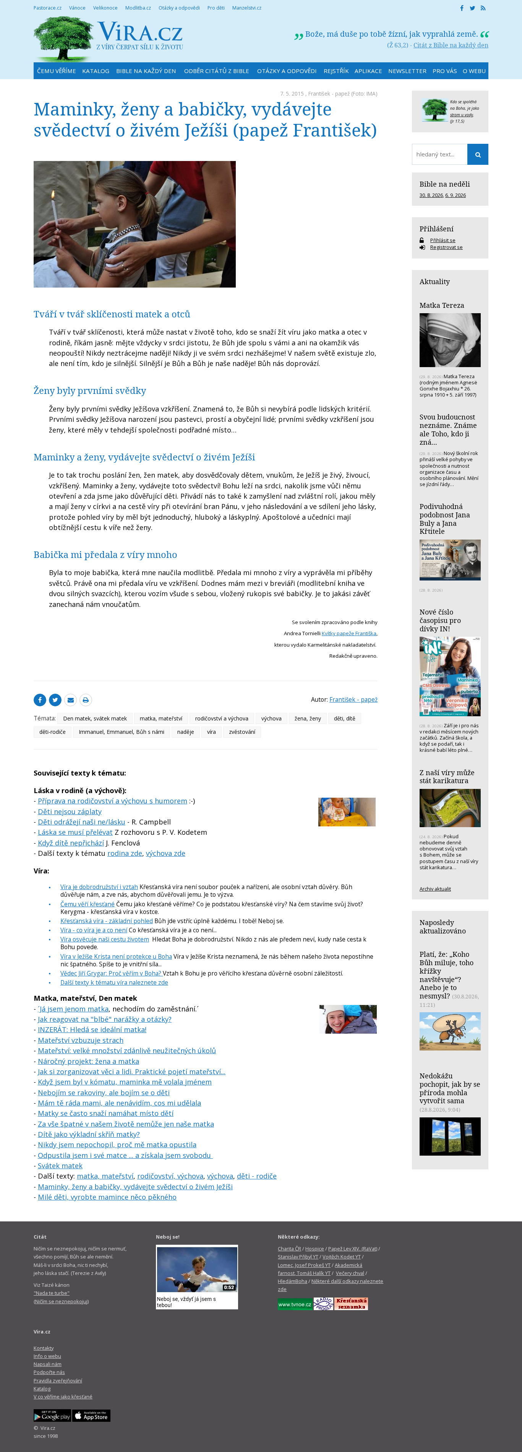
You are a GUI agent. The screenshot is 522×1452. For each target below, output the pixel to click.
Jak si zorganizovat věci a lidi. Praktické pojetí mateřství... (131, 1071)
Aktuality (435, 281)
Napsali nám (48, 1364)
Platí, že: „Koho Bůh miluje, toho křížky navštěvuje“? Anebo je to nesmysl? (446, 975)
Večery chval (350, 1273)
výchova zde (165, 853)
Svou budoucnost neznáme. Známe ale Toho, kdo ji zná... (448, 429)
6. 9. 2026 (455, 195)
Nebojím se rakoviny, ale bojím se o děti (104, 1092)
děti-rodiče (52, 731)
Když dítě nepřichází (71, 842)
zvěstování (242, 731)
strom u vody (461, 114)
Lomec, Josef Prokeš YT (304, 1265)
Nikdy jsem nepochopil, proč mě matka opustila (117, 1144)
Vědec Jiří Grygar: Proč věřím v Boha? (111, 973)
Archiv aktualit (435, 888)
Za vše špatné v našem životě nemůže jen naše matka (126, 1123)
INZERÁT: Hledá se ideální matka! (92, 1029)
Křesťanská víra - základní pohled (106, 921)
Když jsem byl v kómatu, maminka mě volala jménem (125, 1081)
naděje (185, 731)
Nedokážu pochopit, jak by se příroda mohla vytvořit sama (450, 1088)
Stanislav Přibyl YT (298, 1256)
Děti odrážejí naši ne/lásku (81, 821)
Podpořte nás (49, 1372)
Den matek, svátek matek (95, 718)
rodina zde (124, 853)
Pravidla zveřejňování (58, 1380)
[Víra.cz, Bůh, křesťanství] (108, 39)
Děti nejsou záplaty (70, 811)
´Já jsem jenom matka (73, 1008)
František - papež (329, 93)
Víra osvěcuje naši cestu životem (104, 939)
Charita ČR (289, 1248)
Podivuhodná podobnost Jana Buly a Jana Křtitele (445, 519)
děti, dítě (344, 718)
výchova (271, 718)
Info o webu (47, 1356)
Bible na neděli (445, 184)
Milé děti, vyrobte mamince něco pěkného (107, 1197)
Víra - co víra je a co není (93, 930)
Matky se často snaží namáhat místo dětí (105, 1113)
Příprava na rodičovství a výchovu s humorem (112, 800)
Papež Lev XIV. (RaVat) (352, 1248)
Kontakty (43, 1348)
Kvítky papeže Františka (349, 633)
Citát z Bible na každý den (450, 45)
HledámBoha (292, 1281)
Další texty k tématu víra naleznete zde (114, 982)
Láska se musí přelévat (75, 832)
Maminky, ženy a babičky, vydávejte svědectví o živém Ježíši (135, 1186)
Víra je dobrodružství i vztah (99, 887)
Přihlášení (437, 228)
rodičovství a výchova (221, 718)
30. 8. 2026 (431, 195)
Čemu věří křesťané (87, 904)
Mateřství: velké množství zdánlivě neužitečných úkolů (127, 1050)
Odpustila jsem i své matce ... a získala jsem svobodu (125, 1155)
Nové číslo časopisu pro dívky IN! (440, 620)
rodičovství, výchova (170, 1175)
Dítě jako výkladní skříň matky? (89, 1134)
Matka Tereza (442, 305)
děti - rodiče (257, 1175)
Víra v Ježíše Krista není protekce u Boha (116, 956)
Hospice (314, 1248)
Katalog (42, 1388)
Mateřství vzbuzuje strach (80, 1040)
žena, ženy (308, 718)
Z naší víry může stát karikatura (447, 776)
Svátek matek (60, 1165)
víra (211, 731)
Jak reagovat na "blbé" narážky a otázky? (105, 1019)
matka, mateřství (161, 718)
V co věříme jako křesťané (63, 1396)
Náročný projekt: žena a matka (88, 1061)
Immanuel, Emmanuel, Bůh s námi (121, 731)
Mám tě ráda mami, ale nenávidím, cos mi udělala (119, 1102)
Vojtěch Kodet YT (342, 1256)
